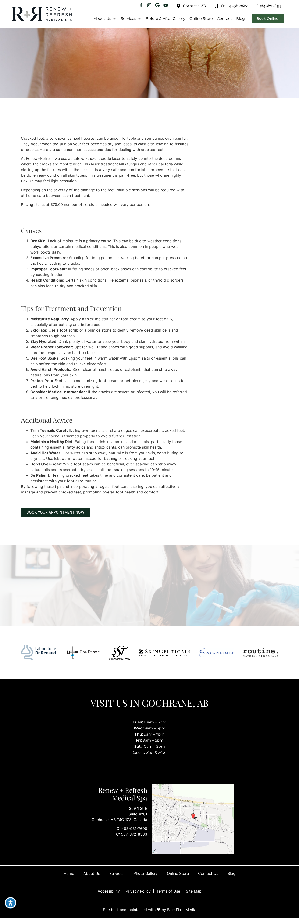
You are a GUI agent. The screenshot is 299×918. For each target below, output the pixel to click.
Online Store (178, 873)
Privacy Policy (138, 891)
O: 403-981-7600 (132, 828)
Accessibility (109, 891)
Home (69, 873)
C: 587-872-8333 (131, 834)
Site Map (194, 891)
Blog (231, 873)
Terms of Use (168, 891)
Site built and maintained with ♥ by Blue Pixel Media (149, 909)
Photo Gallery (146, 873)
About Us (91, 873)
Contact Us (208, 873)
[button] (105, 19)
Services (116, 873)
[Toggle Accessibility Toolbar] (10, 902)
